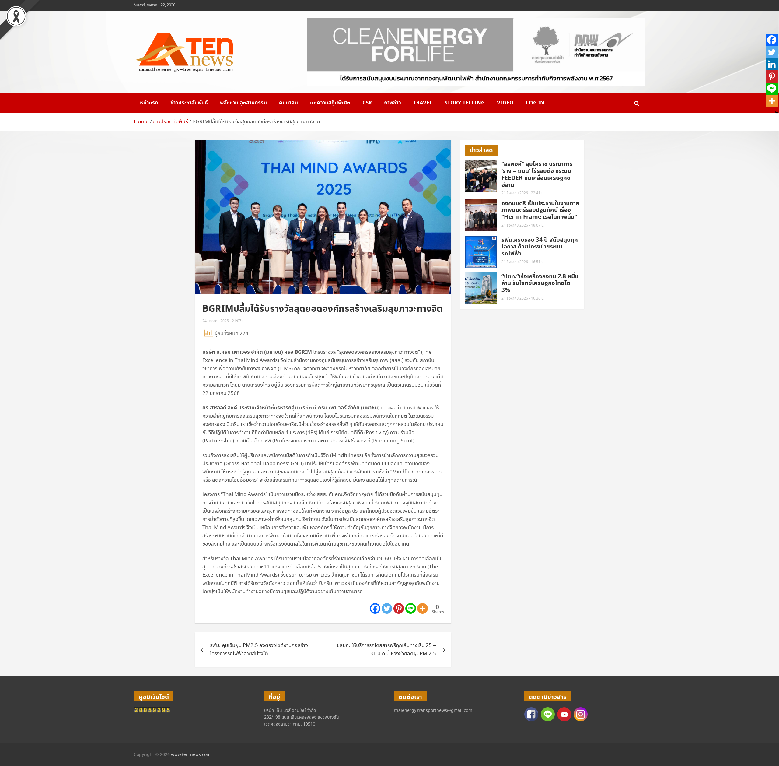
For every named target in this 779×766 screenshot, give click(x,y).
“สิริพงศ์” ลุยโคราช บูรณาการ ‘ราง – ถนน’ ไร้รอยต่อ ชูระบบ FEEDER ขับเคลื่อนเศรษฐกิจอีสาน (537, 174)
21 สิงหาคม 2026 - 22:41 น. (522, 193)
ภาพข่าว (392, 103)
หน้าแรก (149, 103)
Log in (535, 103)
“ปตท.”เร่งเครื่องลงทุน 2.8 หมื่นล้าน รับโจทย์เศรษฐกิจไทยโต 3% (539, 283)
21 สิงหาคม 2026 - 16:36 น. (522, 298)
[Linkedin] (772, 64)
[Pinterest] (398, 608)
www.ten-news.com (191, 755)
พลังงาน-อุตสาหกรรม (243, 103)
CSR (367, 103)
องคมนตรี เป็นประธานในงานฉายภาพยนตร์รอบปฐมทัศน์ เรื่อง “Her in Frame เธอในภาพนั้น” (540, 210)
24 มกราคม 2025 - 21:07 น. (223, 321)
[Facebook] (375, 608)
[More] (422, 608)
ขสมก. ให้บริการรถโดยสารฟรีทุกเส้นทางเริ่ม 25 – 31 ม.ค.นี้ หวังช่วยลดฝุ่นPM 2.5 (386, 650)
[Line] (410, 608)
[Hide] (776, 112)
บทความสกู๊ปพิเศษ (330, 103)
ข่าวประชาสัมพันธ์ (189, 103)
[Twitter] (387, 608)
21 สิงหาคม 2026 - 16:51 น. (522, 262)
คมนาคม (288, 103)
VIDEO (505, 103)
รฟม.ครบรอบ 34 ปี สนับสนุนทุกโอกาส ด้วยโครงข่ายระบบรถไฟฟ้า (539, 247)
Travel (422, 103)
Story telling (465, 103)
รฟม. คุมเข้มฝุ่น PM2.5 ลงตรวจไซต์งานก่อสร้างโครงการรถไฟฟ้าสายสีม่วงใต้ (259, 650)
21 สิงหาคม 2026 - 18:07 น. (522, 225)
